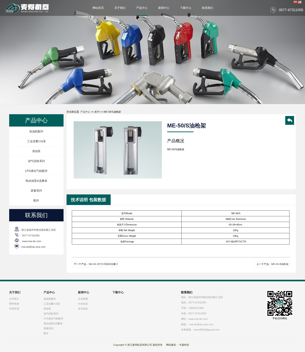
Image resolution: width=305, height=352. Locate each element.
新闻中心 (163, 7)
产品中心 (142, 7)
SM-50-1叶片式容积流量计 (103, 264)
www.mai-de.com (31, 241)
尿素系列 (36, 190)
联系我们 (207, 7)
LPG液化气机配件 (36, 170)
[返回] (289, 121)
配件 (36, 200)
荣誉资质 (14, 303)
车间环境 (14, 308)
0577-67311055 (291, 10)
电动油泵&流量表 (36, 180)
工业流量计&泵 (36, 141)
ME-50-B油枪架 (280, 264)
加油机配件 (36, 131)
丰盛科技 (184, 344)
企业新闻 (83, 298)
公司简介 (14, 298)
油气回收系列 (36, 161)
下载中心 (185, 7)
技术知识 (83, 308)
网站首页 (98, 7)
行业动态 (83, 303)
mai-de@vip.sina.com (33, 246)
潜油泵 (36, 151)
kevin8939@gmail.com (207, 329)
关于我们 (120, 7)
